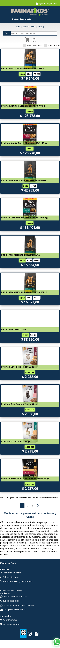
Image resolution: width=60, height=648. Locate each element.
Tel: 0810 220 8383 (11, 601)
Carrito (34, 39)
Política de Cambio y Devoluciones (17, 581)
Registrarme (52, 3)
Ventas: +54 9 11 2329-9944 (15, 596)
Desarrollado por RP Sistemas (11, 591)
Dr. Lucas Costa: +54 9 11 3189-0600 (18, 605)
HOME (18, 27)
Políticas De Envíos (10, 577)
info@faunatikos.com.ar (14, 609)
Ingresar (41, 3)
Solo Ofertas (54, 45)
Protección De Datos (11, 572)
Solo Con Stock (34, 45)
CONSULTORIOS (29, 27)
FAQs (40, 27)
